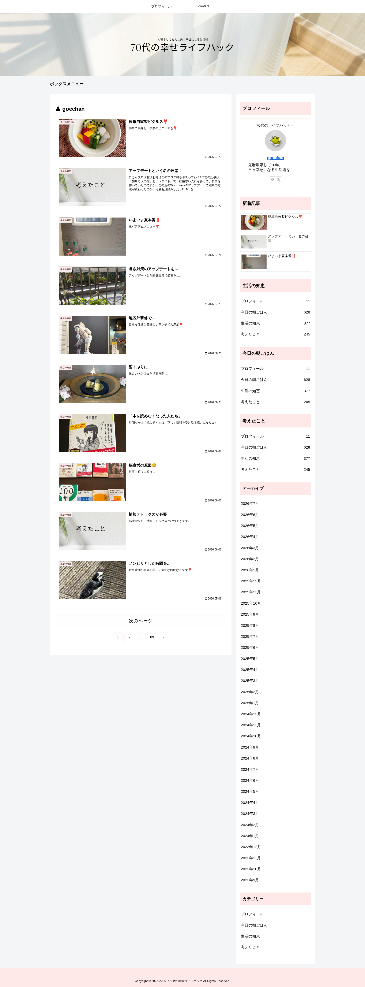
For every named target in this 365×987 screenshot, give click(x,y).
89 (152, 637)
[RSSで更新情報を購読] (278, 179)
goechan (275, 157)
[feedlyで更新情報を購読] (272, 179)
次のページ (141, 620)
